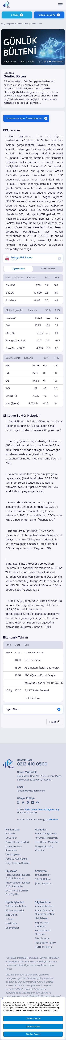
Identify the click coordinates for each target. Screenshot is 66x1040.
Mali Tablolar (41, 918)
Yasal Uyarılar (12, 854)
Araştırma (10, 24)
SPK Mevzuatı (42, 938)
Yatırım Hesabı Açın (16, 906)
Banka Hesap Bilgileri (17, 842)
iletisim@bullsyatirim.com (31, 790)
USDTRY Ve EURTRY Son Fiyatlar (16, 892)
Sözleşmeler (12, 927)
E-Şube (15, 15)
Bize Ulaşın (11, 914)
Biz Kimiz (10, 833)
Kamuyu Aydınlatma (16, 858)
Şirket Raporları (43, 883)
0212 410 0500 (32, 764)
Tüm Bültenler (42, 874)
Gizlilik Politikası (43, 947)
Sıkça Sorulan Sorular (17, 863)
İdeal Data (11, 923)
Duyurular (11, 837)
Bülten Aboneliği (14, 910)
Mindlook (53, 819)
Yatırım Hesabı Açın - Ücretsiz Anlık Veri (24, 118)
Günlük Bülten (22, 24)
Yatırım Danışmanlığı (46, 833)
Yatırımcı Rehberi (44, 906)
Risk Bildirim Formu (45, 942)
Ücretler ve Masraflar (46, 842)
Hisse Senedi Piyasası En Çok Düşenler (17, 876)
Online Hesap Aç (46, 15)
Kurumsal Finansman (46, 837)
